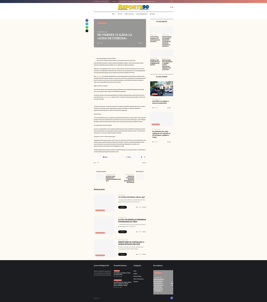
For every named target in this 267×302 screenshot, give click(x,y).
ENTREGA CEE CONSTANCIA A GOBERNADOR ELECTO (155, 62)
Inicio (113, 14)
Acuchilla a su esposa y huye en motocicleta (160, 102)
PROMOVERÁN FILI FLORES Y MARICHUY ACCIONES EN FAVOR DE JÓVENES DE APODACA (167, 41)
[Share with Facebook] (87, 20)
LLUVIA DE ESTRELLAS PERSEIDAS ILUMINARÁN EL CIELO (132, 221)
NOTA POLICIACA (156, 124)
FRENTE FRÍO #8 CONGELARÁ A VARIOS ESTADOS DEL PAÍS (131, 243)
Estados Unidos (107, 97)
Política (120, 14)
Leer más (122, 207)
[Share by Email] (87, 30)
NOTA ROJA (117, 270)
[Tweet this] (87, 23)
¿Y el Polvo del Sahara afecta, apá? (131, 197)
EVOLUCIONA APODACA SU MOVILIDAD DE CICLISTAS (155, 39)
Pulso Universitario (141, 14)
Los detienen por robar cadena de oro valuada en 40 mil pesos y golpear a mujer (161, 134)
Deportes (152, 14)
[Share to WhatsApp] (87, 27)
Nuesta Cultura (129, 14)
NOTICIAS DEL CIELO (102, 23)
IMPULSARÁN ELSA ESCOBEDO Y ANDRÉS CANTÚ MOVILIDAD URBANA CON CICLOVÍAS (146, 1)
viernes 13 (98, 76)
